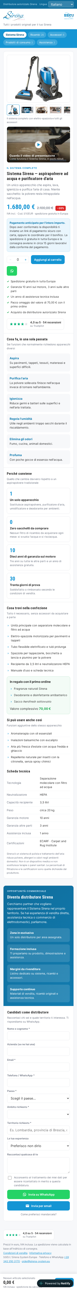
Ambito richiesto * (18, 1106)
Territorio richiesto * (19, 1122)
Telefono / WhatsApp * (21, 1075)
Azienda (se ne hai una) (21, 1044)
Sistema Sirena (15, 34)
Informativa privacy (40, 1252)
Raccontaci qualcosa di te (22, 1154)
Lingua (43, 4)
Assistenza (47, 42)
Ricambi (37, 34)
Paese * (12, 1090)
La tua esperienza (18, 1138)
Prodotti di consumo (19, 42)
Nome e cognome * (18, 1028)
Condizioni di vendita (15, 1252)
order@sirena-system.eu (36, 1261)
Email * (11, 1059)
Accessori (57, 34)
